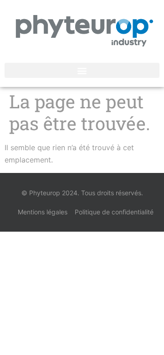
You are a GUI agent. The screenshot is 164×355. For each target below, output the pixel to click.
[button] (82, 70)
